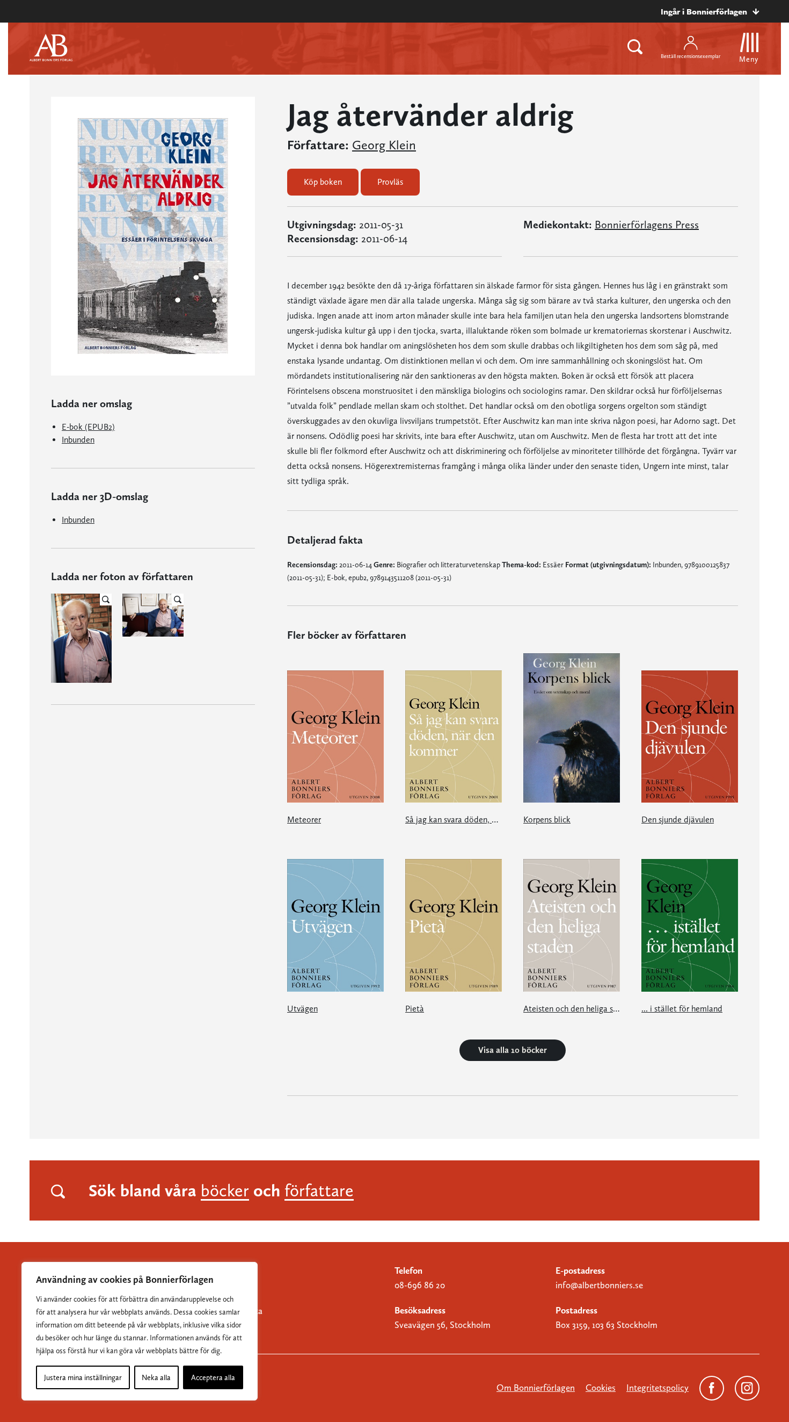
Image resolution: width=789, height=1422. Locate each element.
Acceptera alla (213, 1377)
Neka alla (156, 1377)
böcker (225, 1190)
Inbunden (78, 440)
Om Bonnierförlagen (535, 1387)
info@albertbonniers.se (599, 1285)
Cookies (601, 1387)
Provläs (390, 182)
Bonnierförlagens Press (647, 224)
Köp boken (323, 182)
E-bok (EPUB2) (88, 427)
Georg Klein (384, 145)
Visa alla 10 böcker (512, 1050)
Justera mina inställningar (83, 1377)
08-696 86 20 (419, 1285)
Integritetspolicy (657, 1387)
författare (319, 1190)
